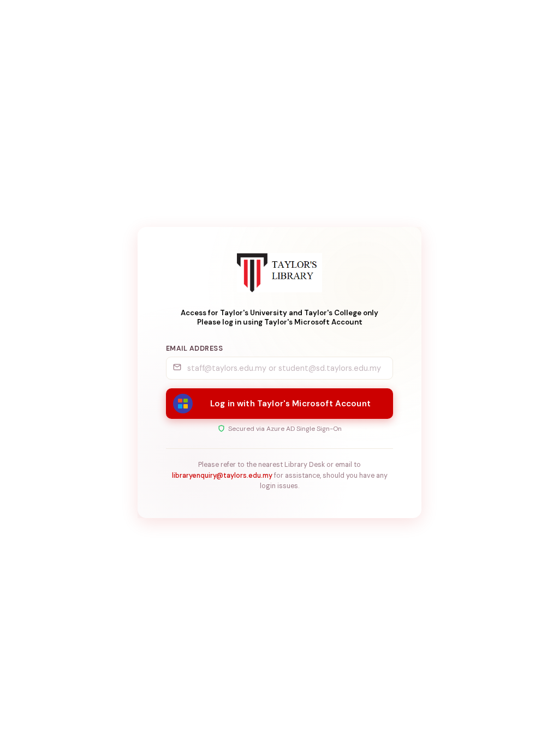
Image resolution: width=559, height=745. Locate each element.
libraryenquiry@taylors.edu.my (222, 475)
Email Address (194, 348)
